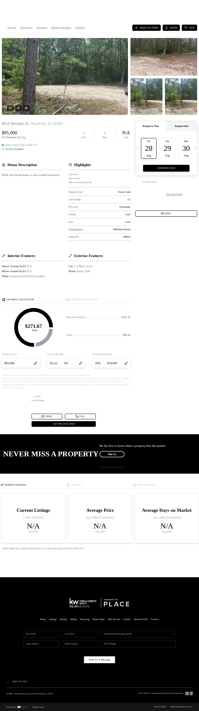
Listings (53, 619)
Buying (63, 619)
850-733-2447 (20, 681)
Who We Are (114, 619)
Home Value (99, 619)
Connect (155, 619)
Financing (85, 619)
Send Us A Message (100, 659)
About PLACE (141, 619)
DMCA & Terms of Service (182, 707)
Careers (127, 619)
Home (43, 619)
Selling (73, 619)
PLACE (50, 694)
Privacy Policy (160, 707)
